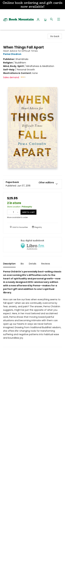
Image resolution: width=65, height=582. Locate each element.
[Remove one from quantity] (9, 212)
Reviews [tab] (45, 263)
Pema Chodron (12, 54)
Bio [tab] (22, 263)
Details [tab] (32, 263)
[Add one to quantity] (18, 212)
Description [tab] (9, 263)
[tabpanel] (32, 308)
